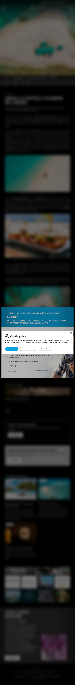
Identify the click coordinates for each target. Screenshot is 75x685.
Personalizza (45, 349)
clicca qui (66, 342)
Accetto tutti (12, 349)
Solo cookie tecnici (28, 349)
